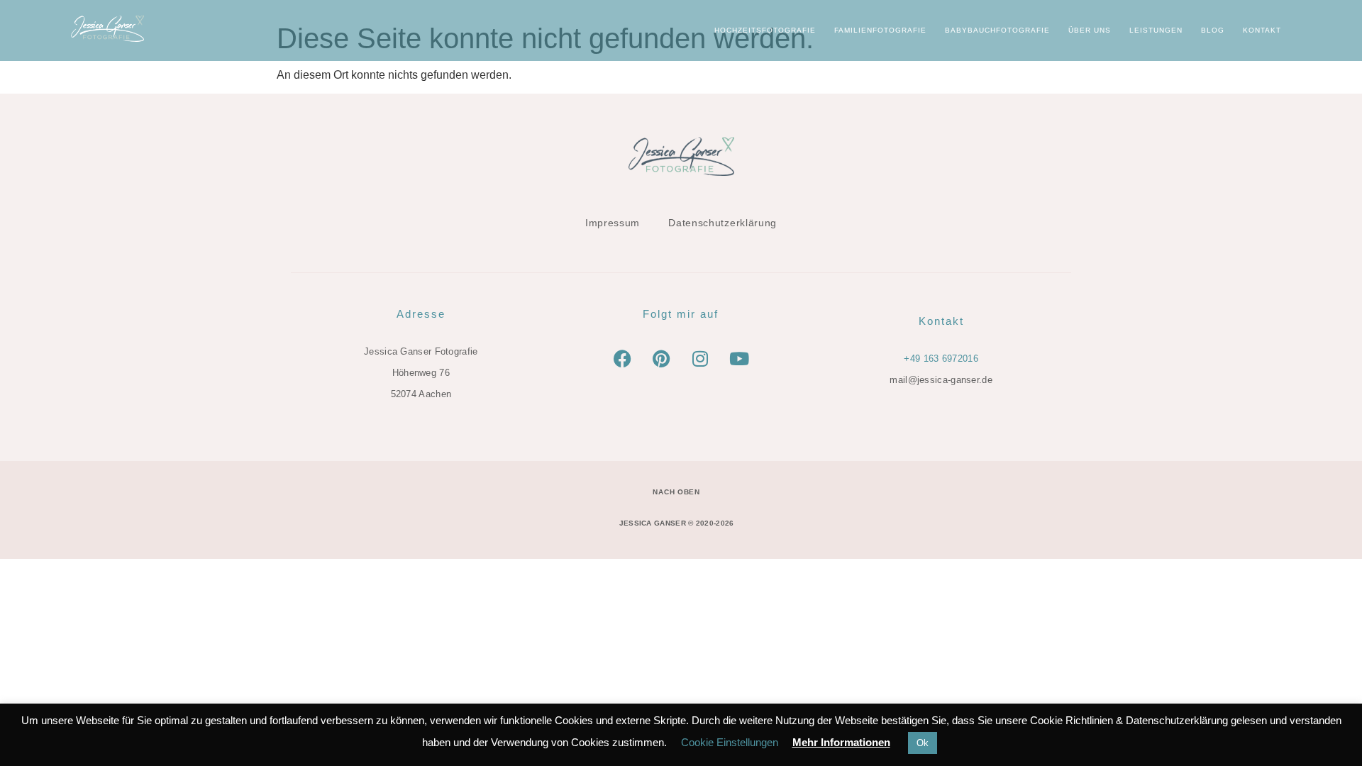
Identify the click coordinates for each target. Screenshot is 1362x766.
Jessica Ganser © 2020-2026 (676, 523)
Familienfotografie (880, 30)
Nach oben (676, 492)
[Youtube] (739, 359)
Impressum (612, 222)
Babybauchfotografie (997, 30)
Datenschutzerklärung (722, 222)
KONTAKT (1262, 30)
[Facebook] (622, 359)
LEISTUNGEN (1156, 30)
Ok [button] (923, 743)
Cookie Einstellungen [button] (729, 742)
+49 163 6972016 (941, 358)
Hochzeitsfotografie (765, 30)
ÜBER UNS (1089, 30)
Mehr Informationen (841, 742)
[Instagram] (700, 359)
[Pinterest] (661, 359)
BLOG (1212, 30)
